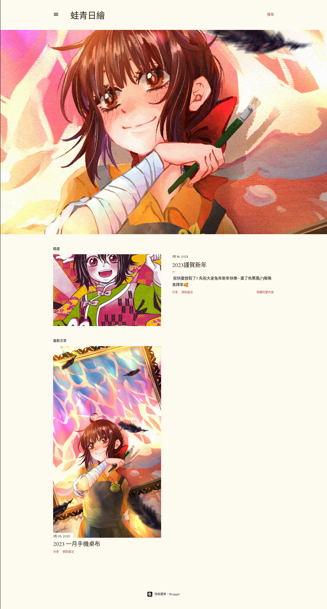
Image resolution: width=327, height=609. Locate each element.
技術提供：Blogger (167, 594)
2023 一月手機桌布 (76, 544)
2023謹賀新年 (189, 265)
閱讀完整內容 (265, 292)
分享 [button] (175, 292)
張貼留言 (187, 292)
